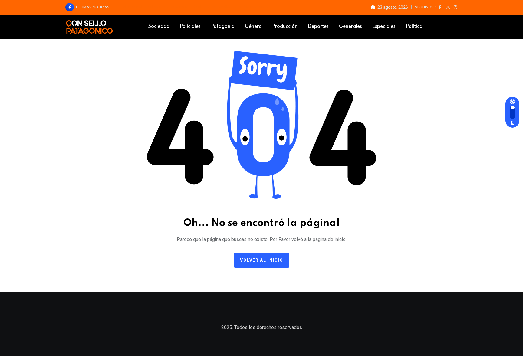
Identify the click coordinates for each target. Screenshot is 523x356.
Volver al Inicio (261, 260)
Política (414, 26)
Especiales (384, 26)
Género (253, 26)
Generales (350, 26)
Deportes (318, 26)
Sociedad (158, 26)
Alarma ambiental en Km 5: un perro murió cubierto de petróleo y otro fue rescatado (195, 7)
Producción (285, 26)
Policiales (190, 26)
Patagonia (223, 26)
